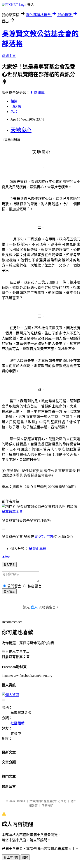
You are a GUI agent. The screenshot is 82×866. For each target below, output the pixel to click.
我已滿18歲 (10, 857)
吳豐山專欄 (37, 549)
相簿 (13, 101)
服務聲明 (47, 805)
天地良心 (20, 130)
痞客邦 (40, 536)
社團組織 (38, 92)
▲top (6, 556)
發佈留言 (9, 591)
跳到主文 (9, 56)
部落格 (15, 106)
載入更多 (9, 564)
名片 (13, 112)
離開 (25, 857)
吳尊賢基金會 (12, 512)
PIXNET (20, 801)
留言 (49, 536)
